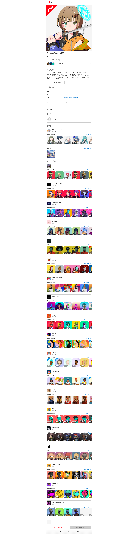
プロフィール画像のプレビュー (55, 82)
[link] (87, 134)
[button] (49, 60)
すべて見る (86, 134)
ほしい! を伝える (55, 59)
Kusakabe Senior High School (71, 97)
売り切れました (80, 527)
